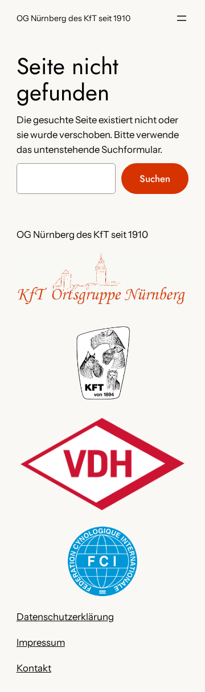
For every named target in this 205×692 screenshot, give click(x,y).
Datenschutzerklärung (65, 616)
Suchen (155, 178)
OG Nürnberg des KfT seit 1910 (73, 18)
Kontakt (34, 668)
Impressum (41, 642)
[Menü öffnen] (181, 18)
